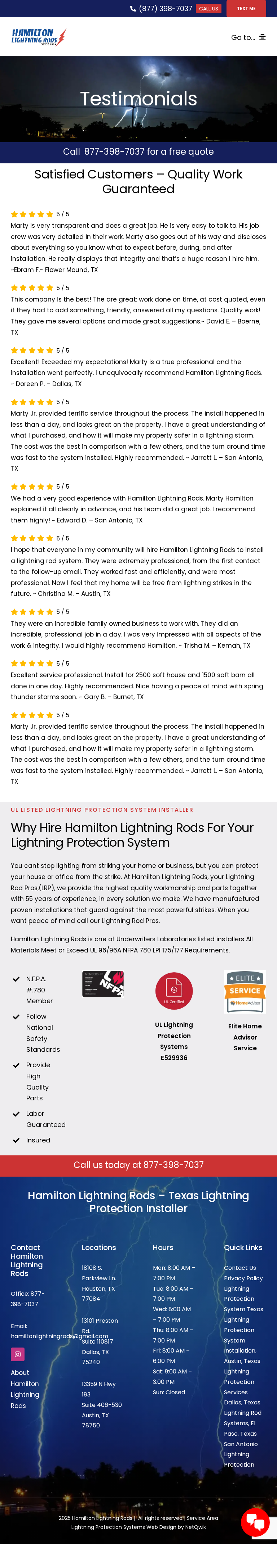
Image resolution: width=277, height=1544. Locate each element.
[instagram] (18, 1354)
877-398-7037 (114, 152)
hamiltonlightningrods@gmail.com (59, 1336)
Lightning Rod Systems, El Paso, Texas (242, 1423)
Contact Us (240, 1268)
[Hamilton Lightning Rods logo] (39, 31)
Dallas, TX (95, 1352)
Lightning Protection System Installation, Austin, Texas (242, 1340)
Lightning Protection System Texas (243, 1299)
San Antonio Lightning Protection (241, 1454)
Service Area (202, 1518)
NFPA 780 (137, 950)
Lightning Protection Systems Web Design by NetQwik (138, 1527)
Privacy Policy (243, 1278)
